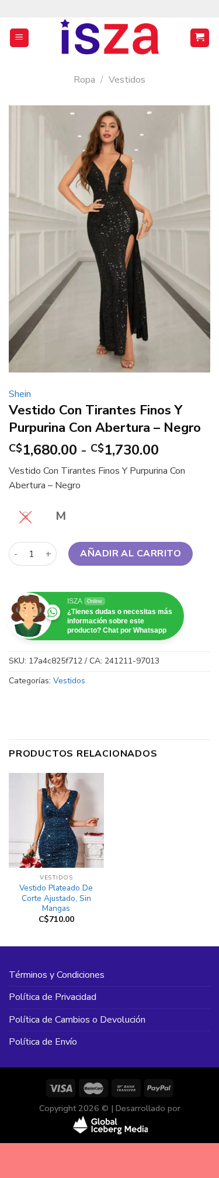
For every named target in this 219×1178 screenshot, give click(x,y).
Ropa (84, 79)
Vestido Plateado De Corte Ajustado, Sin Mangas (56, 898)
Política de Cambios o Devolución (77, 1019)
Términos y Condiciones (57, 974)
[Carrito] (200, 38)
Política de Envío (43, 1041)
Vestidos (127, 79)
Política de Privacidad (52, 997)
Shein (20, 394)
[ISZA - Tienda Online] (109, 37)
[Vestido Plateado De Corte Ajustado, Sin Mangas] (56, 820)
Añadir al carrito (130, 553)
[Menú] (19, 38)
